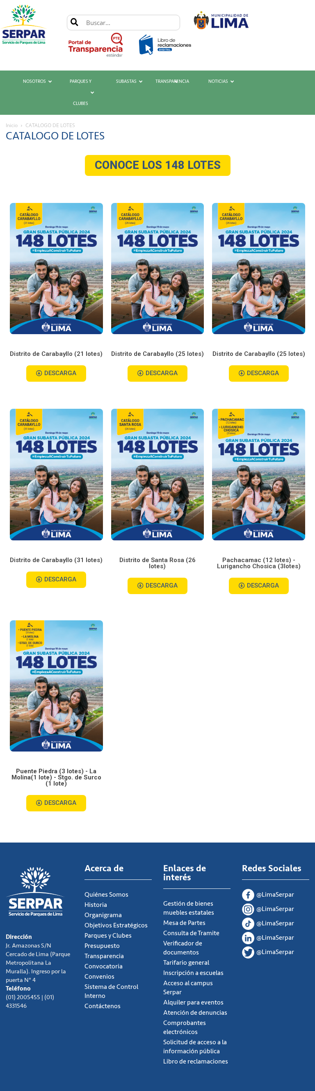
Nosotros (34, 81)
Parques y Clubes (80, 92)
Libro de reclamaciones (195, 1061)
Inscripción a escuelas (193, 973)
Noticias (218, 81)
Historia (95, 905)
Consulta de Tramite (191, 933)
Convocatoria (103, 966)
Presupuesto (102, 946)
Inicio (12, 125)
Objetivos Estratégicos (116, 925)
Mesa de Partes (184, 923)
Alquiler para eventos (193, 1002)
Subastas (126, 81)
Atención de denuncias (195, 1013)
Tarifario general (186, 963)
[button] (158, 165)
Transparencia (172, 81)
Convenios (99, 977)
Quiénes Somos (106, 895)
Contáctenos (102, 1006)
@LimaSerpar (275, 895)
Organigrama (103, 915)
